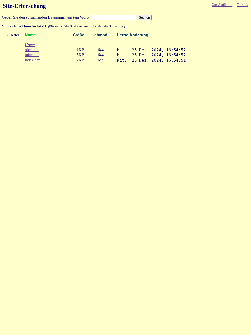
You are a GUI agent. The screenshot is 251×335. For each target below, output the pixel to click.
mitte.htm (32, 55)
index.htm (32, 60)
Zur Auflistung (223, 5)
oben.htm (32, 50)
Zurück (242, 5)
